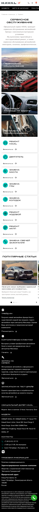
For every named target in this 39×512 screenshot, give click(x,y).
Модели (5, 8)
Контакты (29, 410)
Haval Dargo (5, 425)
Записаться (8, 149)
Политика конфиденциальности (13, 462)
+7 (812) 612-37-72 (11, 441)
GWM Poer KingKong (8, 429)
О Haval (22, 410)
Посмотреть (7, 331)
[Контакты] (29, 3)
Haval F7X (32, 419)
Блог (35, 410)
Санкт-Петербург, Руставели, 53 (16, 448)
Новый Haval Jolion (8, 422)
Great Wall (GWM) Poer (19, 425)
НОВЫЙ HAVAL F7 (21, 419)
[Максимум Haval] (11, 3)
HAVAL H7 (5, 432)
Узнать (5, 352)
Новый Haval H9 (22, 429)
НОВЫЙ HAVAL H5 (8, 419)
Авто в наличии (20, 8)
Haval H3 (32, 429)
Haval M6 (19, 422)
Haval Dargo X (29, 422)
